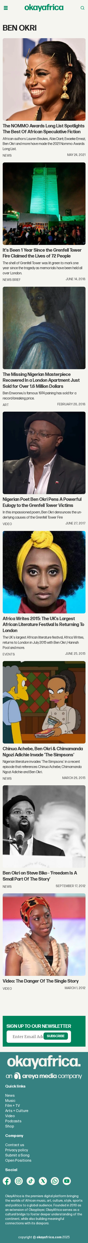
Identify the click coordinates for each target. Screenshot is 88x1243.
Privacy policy (16, 1150)
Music (10, 1101)
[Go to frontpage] (44, 8)
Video (10, 1116)
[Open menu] (5, 8)
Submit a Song (17, 1155)
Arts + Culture (16, 1111)
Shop (9, 1126)
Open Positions (18, 1160)
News (10, 1095)
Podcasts (13, 1121)
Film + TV (12, 1105)
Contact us (14, 1145)
